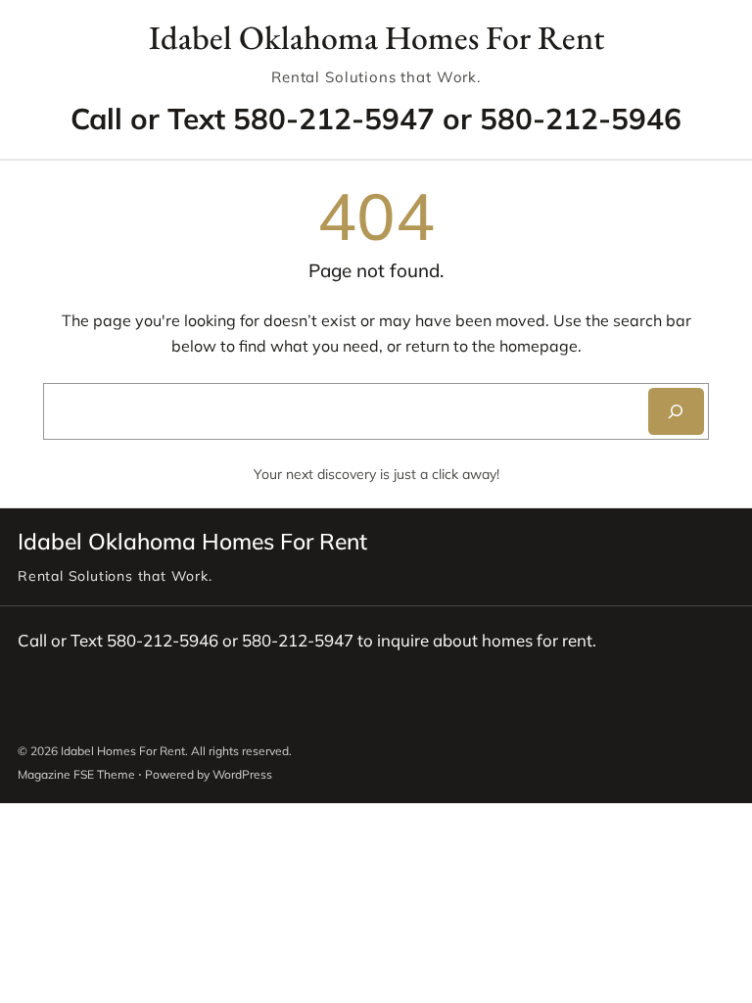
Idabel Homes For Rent (123, 750)
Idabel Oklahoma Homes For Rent (376, 37)
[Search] (676, 411)
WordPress (242, 774)
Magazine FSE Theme (76, 774)
